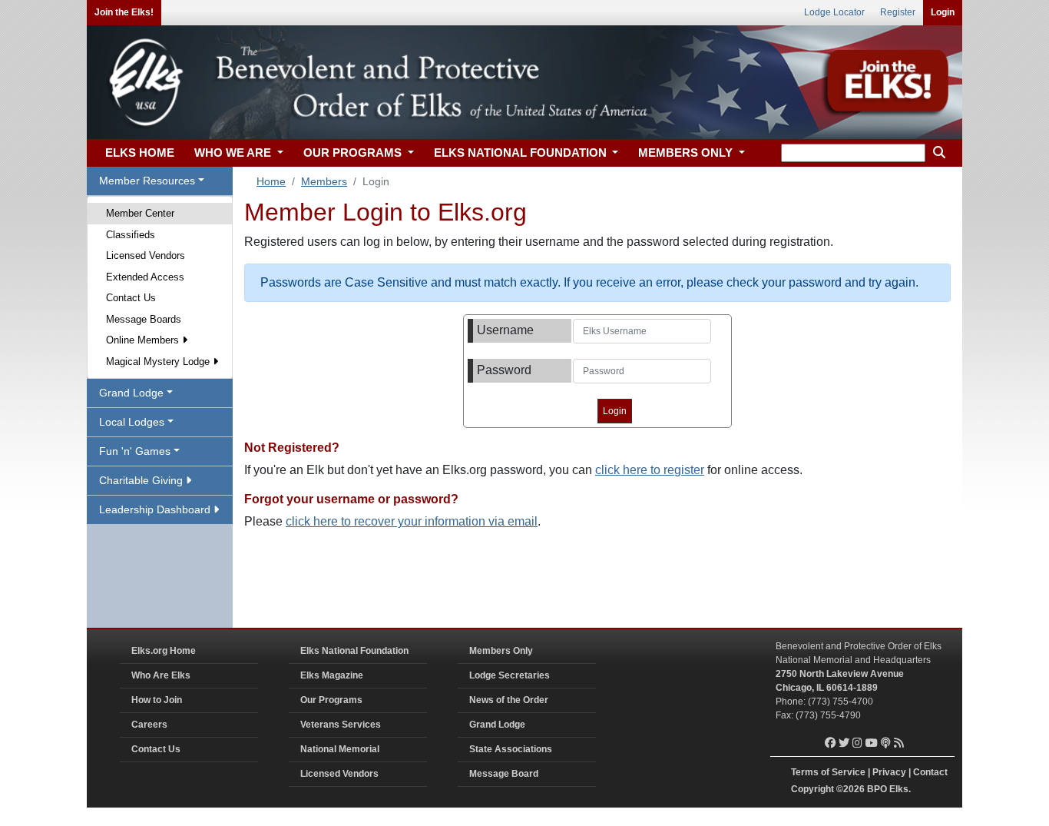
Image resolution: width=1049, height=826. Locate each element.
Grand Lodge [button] (131, 392)
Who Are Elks (160, 675)
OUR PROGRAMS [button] (354, 152)
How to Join (156, 700)
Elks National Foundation (354, 650)
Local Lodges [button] (131, 422)
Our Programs (331, 700)
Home (271, 181)
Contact (930, 772)
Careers (149, 724)
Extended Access (145, 277)
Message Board (503, 773)
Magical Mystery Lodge (159, 361)
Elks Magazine (331, 675)
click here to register (649, 469)
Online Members (144, 340)
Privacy (889, 772)
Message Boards (143, 319)
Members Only (501, 650)
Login (943, 12)
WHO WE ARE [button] (234, 152)
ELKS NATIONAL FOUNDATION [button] (522, 152)
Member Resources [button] (147, 180)
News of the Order (508, 700)
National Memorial (339, 749)
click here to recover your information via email (412, 521)
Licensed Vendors (145, 255)
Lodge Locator (834, 12)
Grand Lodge (497, 724)
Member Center (140, 213)
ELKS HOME (139, 152)
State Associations (510, 749)
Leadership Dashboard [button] (156, 509)
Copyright (812, 789)
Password (504, 370)
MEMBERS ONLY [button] (687, 152)
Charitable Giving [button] (142, 480)
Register (897, 12)
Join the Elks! (124, 12)
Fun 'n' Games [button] (134, 451)
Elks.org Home (163, 650)
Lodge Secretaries (509, 675)
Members (324, 181)
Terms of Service (828, 772)
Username (505, 330)
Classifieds (130, 235)
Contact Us (131, 298)
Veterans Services (340, 724)
